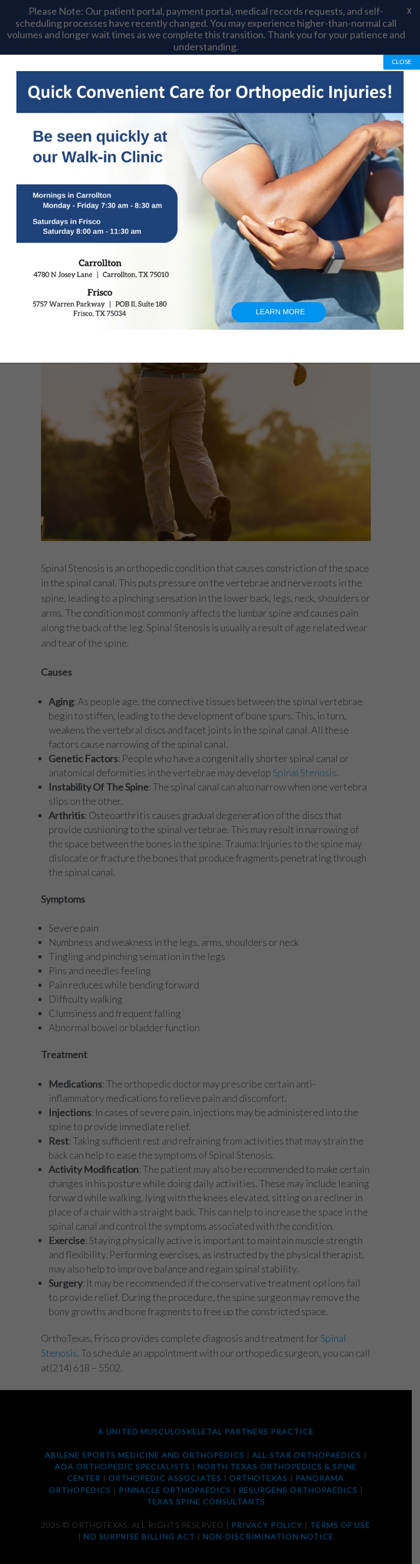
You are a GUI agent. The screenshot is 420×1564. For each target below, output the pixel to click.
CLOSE (402, 61)
